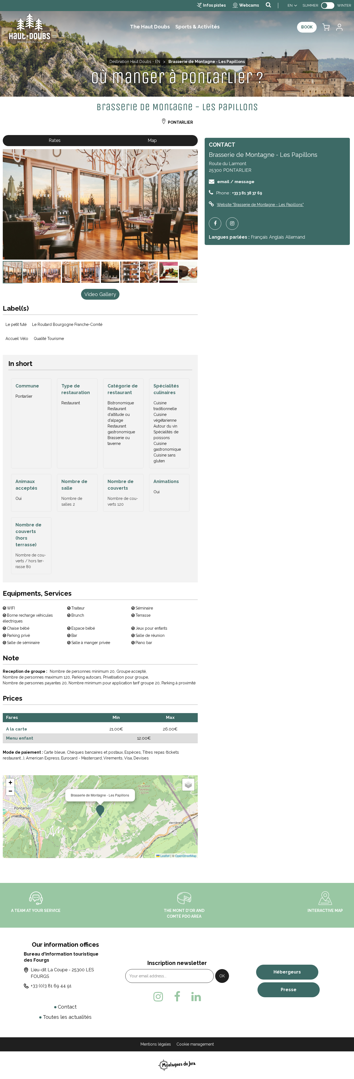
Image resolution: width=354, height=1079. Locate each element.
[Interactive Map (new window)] (325, 897)
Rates (55, 140)
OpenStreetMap (185, 855)
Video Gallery (100, 294)
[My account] (339, 27)
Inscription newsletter (177, 963)
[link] (327, 5)
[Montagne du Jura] (177, 1065)
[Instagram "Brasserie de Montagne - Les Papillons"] (234, 223)
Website (260, 204)
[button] (326, 27)
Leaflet (165, 855)
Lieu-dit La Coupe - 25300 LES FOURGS (62, 973)
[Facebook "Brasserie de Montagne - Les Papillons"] (217, 223)
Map (152, 140)
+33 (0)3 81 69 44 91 (51, 985)
